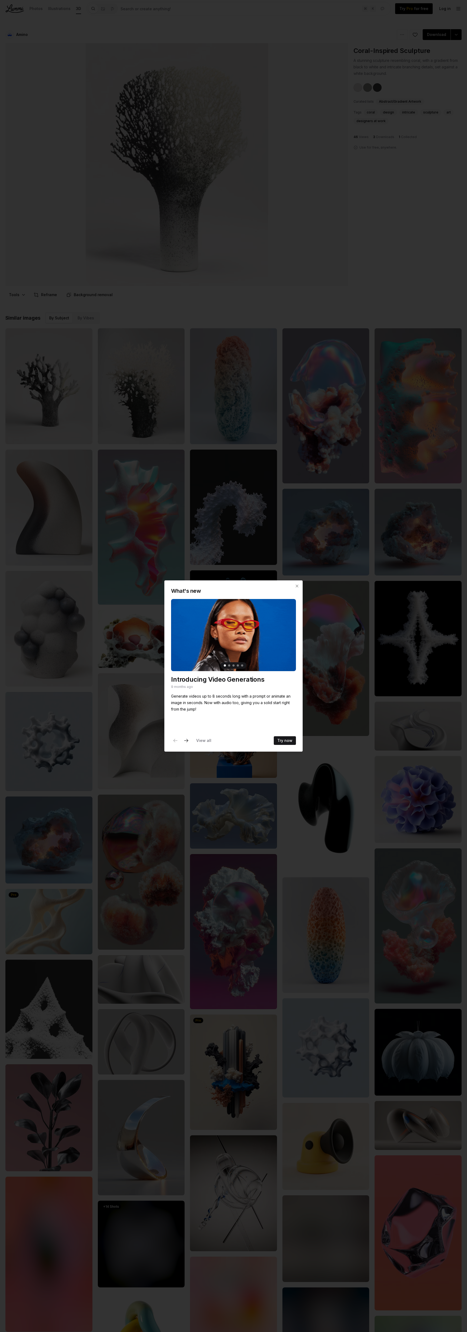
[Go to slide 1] (225, 666)
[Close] (297, 586)
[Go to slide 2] (229, 666)
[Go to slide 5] (242, 666)
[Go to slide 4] (238, 666)
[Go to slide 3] (233, 666)
